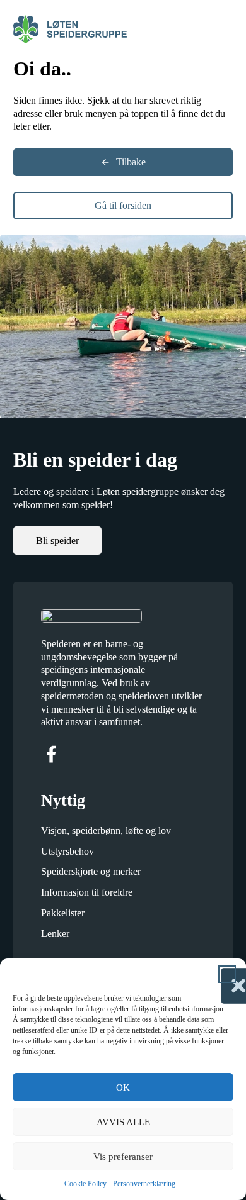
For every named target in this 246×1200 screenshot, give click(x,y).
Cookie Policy (85, 1183)
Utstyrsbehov (67, 851)
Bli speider (57, 540)
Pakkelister (63, 913)
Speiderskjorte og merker (91, 871)
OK (123, 1087)
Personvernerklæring (144, 1183)
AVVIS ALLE (123, 1122)
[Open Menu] (226, 29)
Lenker (55, 933)
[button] (227, 974)
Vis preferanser (123, 1157)
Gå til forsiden (123, 205)
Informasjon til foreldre (86, 892)
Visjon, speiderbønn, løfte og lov (106, 830)
